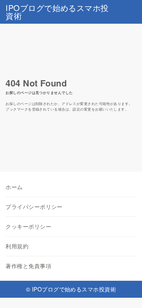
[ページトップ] (126, 292)
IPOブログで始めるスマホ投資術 (57, 11)
